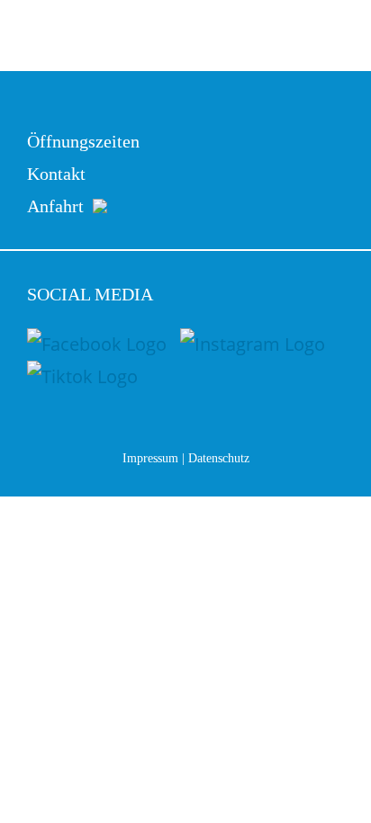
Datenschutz (218, 458)
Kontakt (56, 173)
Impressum (150, 458)
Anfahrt (38, 206)
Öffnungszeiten (83, 141)
